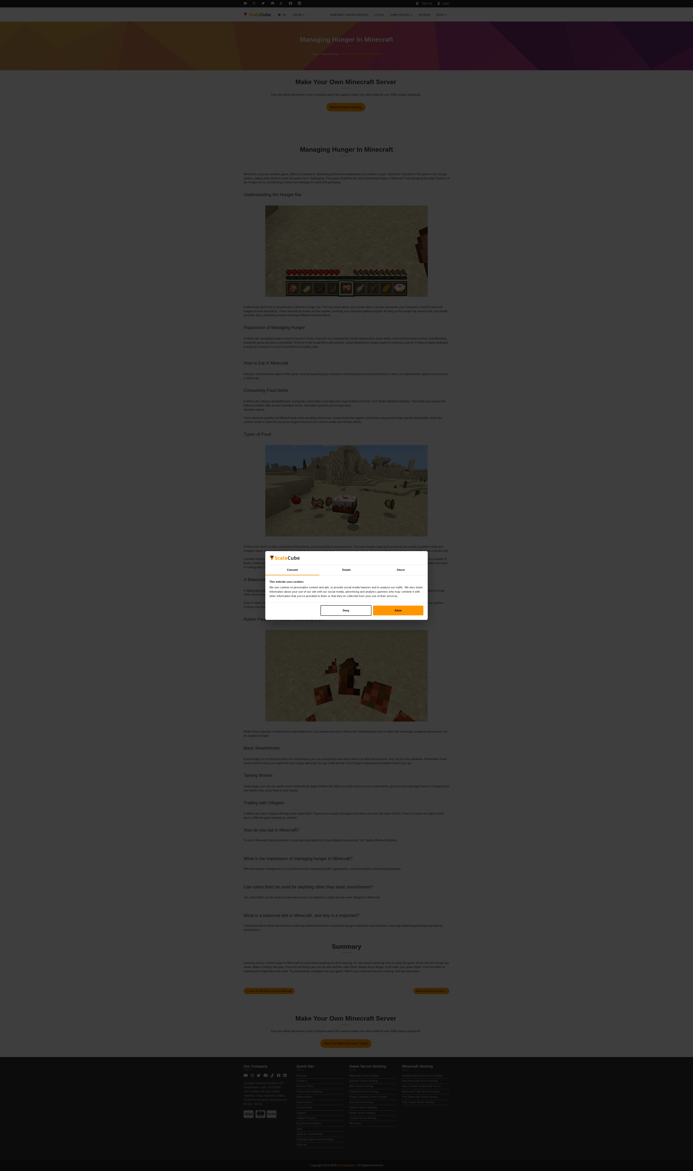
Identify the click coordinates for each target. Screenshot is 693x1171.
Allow (398, 610)
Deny (346, 610)
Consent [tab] (292, 569)
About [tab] (401, 569)
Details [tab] (346, 569)
